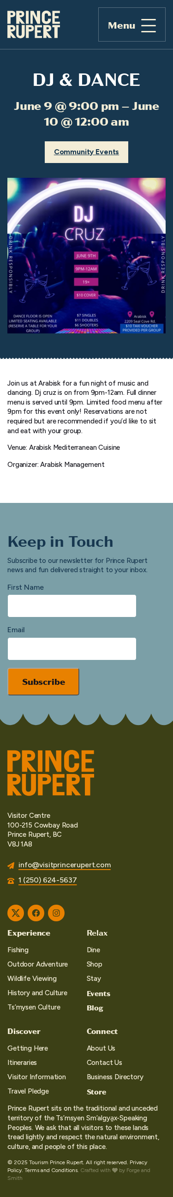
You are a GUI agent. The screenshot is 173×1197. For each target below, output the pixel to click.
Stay (94, 978)
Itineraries (22, 1062)
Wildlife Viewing (31, 978)
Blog (95, 1007)
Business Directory (115, 1077)
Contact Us (104, 1062)
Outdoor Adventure (37, 964)
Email (16, 629)
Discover (23, 1030)
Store (96, 1091)
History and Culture (37, 993)
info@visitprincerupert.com (64, 864)
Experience (28, 932)
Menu (121, 24)
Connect (102, 1030)
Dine (93, 950)
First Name (25, 587)
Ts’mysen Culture (33, 1007)
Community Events (86, 151)
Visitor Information (36, 1077)
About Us (101, 1048)
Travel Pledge (28, 1091)
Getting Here (27, 1048)
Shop (94, 964)
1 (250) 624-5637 (47, 880)
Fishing (18, 950)
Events (98, 993)
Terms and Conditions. (51, 1170)
